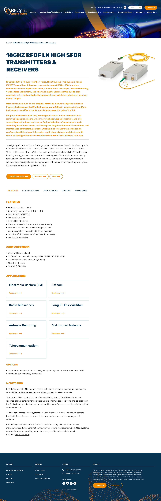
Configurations (31, 190)
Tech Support (93, 12)
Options (66, 190)
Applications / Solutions (14, 470)
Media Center (108, 12)
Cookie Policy (39, 474)
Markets (67, 12)
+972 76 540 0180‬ (98, 7)
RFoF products (22, 434)
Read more (13, 293)
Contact (139, 12)
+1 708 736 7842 (114, 7)
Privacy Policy (40, 470)
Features (13, 190)
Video (54, 176)
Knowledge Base (125, 12)
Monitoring (81, 190)
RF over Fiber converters (24, 392)
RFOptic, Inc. (115, 485)
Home (8, 43)
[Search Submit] (140, 7)
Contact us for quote (16, 176)
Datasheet (38, 176)
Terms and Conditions (42, 478)
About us (9, 478)
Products (32, 12)
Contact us (151, 7)
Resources (79, 12)
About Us (151, 12)
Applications (51, 190)
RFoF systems (47, 392)
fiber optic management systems (24, 413)
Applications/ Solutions (50, 12)
